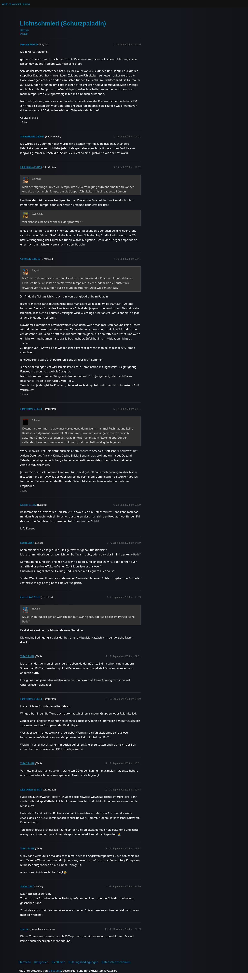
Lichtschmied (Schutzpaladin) (63, 23)
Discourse (54, 970)
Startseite (25, 962)
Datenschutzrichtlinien (116, 962)
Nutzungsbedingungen (83, 962)
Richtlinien (58, 962)
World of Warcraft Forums (16, 4)
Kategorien (41, 962)
